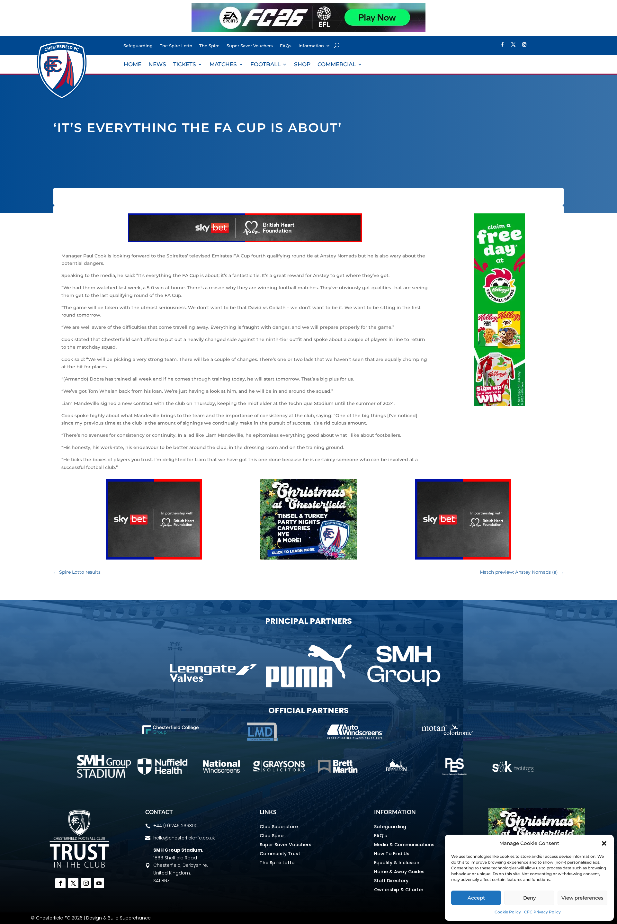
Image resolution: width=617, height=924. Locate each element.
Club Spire (271, 835)
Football (265, 64)
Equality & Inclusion (396, 862)
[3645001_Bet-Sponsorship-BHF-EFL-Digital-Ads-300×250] (154, 558)
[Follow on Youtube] (99, 883)
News (157, 64)
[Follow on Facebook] (502, 44)
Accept (476, 898)
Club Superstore (279, 826)
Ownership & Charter (399, 889)
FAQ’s (380, 835)
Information (311, 45)
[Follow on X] (513, 44)
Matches (223, 64)
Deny (529, 898)
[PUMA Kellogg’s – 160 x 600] (499, 405)
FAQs (285, 45)
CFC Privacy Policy (542, 912)
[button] (604, 843)
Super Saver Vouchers (250, 45)
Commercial (336, 64)
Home (132, 64)
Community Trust (280, 853)
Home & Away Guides (399, 871)
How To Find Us (391, 853)
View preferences (582, 898)
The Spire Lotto (176, 45)
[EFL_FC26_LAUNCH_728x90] (308, 30)
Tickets (184, 64)
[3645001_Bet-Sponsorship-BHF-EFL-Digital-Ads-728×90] (245, 241)
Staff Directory (391, 880)
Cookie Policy (508, 912)
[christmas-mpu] (308, 558)
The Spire (209, 45)
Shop (302, 64)
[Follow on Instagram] (524, 44)
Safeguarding (138, 45)
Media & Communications (404, 844)
